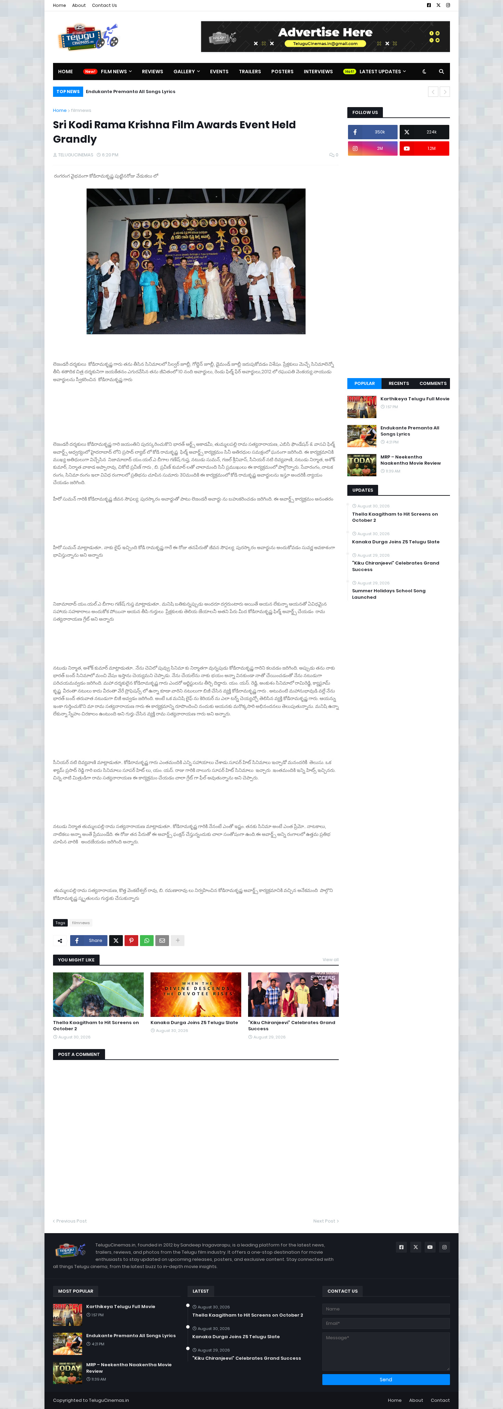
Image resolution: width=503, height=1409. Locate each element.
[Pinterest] (131, 940)
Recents (399, 383)
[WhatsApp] (147, 940)
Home (59, 5)
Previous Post (71, 1221)
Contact (440, 1400)
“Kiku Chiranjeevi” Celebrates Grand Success (291, 1026)
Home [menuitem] (65, 71)
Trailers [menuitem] (250, 71)
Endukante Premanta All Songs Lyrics (410, 431)
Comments (433, 383)
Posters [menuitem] (282, 71)
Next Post (324, 1221)
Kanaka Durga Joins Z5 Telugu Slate (194, 1023)
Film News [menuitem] (114, 71)
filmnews (81, 110)
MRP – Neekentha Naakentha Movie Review (147, 91)
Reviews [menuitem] (152, 71)
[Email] (162, 940)
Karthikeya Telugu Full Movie (415, 399)
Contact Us (104, 5)
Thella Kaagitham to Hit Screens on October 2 (96, 1026)
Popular (364, 383)
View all (331, 959)
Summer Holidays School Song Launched (389, 594)
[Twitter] (116, 940)
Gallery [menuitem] (184, 71)
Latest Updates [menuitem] (380, 71)
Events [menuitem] (219, 71)
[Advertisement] (398, 267)
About (79, 5)
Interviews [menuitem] (318, 71)
